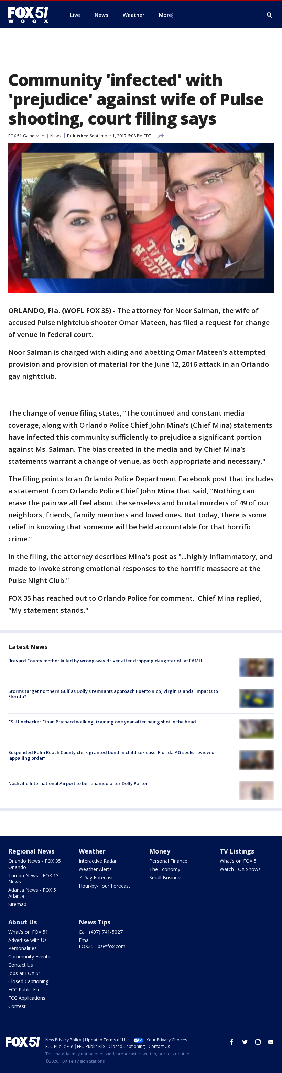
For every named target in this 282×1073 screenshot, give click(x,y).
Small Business (166, 877)
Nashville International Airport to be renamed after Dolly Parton (78, 783)
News (55, 136)
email (270, 1042)
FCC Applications (26, 998)
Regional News (31, 851)
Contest (17, 1006)
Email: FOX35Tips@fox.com (102, 943)
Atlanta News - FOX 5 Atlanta (32, 893)
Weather (92, 851)
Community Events (29, 956)
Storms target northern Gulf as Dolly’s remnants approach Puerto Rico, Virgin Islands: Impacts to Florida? (113, 694)
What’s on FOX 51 (239, 861)
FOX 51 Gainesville (26, 136)
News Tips (94, 922)
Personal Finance (168, 861)
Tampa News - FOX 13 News (33, 878)
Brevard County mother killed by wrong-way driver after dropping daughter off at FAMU (105, 660)
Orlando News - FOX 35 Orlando (34, 864)
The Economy (164, 869)
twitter (244, 1042)
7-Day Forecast (96, 877)
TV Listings (237, 851)
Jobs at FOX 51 (24, 973)
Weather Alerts (95, 869)
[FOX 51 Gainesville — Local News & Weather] (31, 15)
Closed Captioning (28, 981)
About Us (22, 922)
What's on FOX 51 (28, 932)
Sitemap (17, 904)
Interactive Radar (98, 861)
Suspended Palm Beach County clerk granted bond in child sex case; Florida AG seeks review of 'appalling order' (112, 755)
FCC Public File (24, 989)
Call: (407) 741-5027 (101, 932)
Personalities (22, 948)
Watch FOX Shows (240, 869)
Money (159, 851)
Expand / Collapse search (269, 15)
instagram (257, 1042)
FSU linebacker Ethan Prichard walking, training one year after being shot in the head (102, 722)
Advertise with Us (27, 940)
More (165, 14)
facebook (231, 1042)
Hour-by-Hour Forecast (104, 885)
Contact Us (20, 965)
